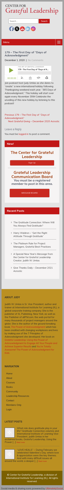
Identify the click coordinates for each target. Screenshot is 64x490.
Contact (10, 400)
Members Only (13, 405)
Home (9, 373)
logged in (23, 134)
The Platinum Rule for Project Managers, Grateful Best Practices (32, 245)
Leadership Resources (17, 396)
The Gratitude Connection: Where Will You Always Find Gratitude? (33, 224)
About (9, 378)
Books (9, 387)
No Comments (35, 60)
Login (9, 409)
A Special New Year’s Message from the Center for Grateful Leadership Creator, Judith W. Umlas (33, 257)
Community (12, 391)
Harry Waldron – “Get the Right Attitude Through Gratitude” (30, 234)
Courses (10, 382)
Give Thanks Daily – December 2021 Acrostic (33, 269)
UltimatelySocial (54, 488)
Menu (6, 42)
